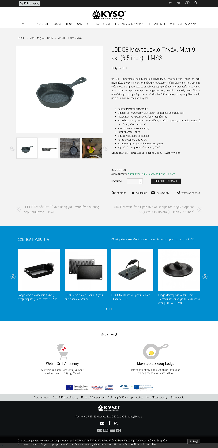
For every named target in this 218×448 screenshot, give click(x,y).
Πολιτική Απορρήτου (93, 397)
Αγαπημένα (141, 192)
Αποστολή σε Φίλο (190, 192)
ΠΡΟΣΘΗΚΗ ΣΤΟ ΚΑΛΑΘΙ (166, 181)
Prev (12, 148)
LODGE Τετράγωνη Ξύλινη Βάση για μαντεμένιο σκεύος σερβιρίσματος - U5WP (61, 209)
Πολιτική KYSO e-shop (120, 397)
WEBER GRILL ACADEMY (183, 23)
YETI (89, 23)
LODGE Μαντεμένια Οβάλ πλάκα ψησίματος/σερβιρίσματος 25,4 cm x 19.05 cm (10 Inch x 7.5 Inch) (153, 209)
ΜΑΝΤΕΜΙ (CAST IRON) (41, 38)
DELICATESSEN (156, 23)
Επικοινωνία (177, 397)
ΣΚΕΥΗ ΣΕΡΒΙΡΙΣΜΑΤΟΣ (70, 38)
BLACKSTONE (41, 23)
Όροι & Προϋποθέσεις (65, 397)
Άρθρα (139, 397)
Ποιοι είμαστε (42, 397)
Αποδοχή (194, 441)
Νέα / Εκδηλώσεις (157, 397)
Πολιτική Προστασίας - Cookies (140, 444)
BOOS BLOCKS (74, 23)
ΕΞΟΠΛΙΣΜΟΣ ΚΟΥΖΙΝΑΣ (129, 23)
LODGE (57, 23)
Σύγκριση (121, 192)
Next (105, 148)
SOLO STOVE (103, 23)
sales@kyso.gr (135, 416)
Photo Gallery (162, 192)
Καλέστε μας (31, 3)
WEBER (25, 23)
